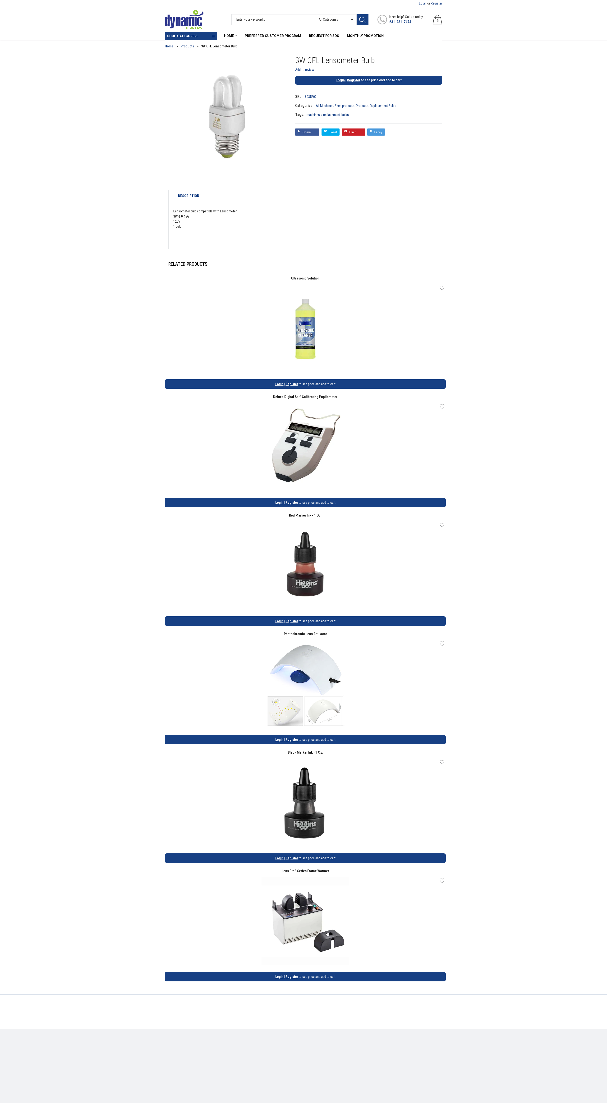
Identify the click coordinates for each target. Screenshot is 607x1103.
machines (314, 115)
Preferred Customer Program (257, 1067)
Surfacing (172, 1060)
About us (242, 1046)
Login (423, 3)
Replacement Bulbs (383, 106)
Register (436, 3)
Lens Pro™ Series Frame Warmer (305, 871)
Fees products (344, 106)
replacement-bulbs (336, 115)
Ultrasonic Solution (305, 278)
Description (188, 196)
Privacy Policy (246, 1053)
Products (362, 106)
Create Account (318, 1046)
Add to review (304, 70)
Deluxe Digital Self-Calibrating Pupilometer (305, 397)
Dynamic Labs (316, 1076)
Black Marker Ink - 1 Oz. (305, 752)
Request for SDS (248, 1060)
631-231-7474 (400, 22)
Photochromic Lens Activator (305, 634)
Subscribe (431, 1048)
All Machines (324, 106)
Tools (169, 1053)
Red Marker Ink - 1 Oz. (305, 515)
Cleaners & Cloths (178, 1046)
